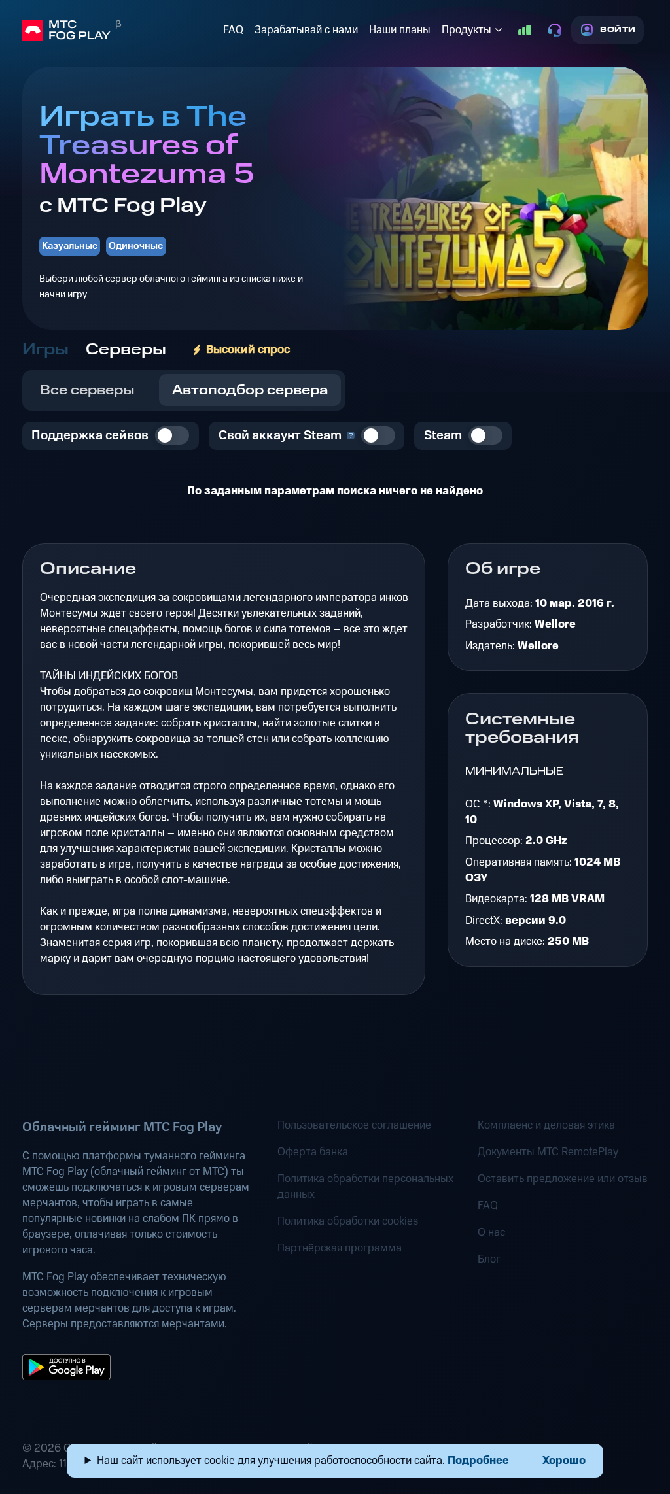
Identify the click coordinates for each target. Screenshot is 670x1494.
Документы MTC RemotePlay (548, 1152)
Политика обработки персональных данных (365, 1186)
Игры (45, 350)
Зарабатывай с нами (306, 30)
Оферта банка (312, 1152)
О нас (491, 1232)
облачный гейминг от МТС (159, 1172)
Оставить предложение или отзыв (563, 1179)
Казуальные (69, 246)
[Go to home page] (120, 30)
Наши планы (400, 30)
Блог (489, 1259)
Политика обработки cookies (347, 1221)
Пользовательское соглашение (354, 1125)
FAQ (233, 30)
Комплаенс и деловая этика (546, 1125)
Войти (618, 29)
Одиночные (136, 246)
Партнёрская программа (339, 1248)
